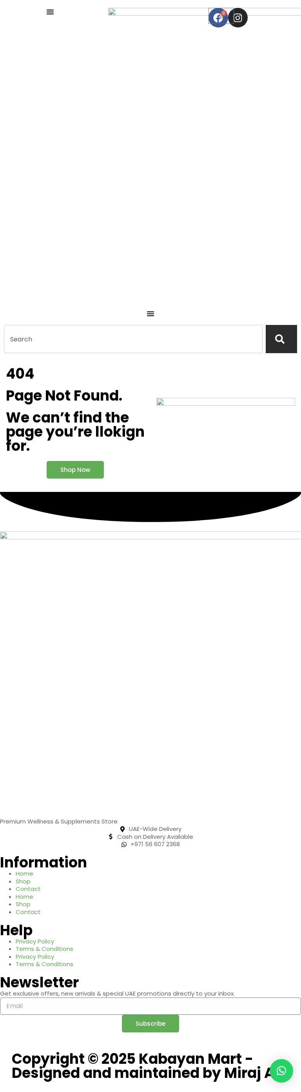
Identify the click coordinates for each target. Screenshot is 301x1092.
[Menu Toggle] (50, 12)
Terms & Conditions (44, 949)
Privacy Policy (35, 941)
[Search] (281, 339)
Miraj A (249, 1073)
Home (24, 873)
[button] (281, 1071)
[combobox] (133, 339)
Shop (23, 881)
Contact (28, 889)
